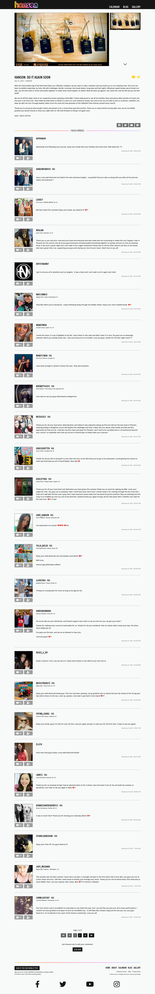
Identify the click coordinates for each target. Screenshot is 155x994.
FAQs (129, 971)
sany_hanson (42, 515)
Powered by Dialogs (135, 974)
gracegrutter (43, 448)
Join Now (77, 949)
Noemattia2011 (43, 386)
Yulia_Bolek (42, 545)
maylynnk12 (41, 294)
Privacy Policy (136, 971)
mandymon (41, 325)
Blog (125, 7)
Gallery (136, 7)
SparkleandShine (44, 836)
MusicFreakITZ (43, 683)
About (114, 967)
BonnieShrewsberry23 (47, 805)
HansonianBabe (43, 611)
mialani (40, 230)
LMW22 (39, 774)
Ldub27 (39, 199)
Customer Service (121, 971)
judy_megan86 (43, 866)
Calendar (114, 7)
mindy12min (41, 355)
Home (108, 967)
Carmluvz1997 (43, 897)
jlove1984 (41, 580)
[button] (62, 39)
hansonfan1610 (43, 169)
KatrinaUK (41, 138)
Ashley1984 (41, 479)
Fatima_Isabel (43, 713)
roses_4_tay (42, 652)
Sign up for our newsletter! (27, 968)
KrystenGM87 (42, 263)
